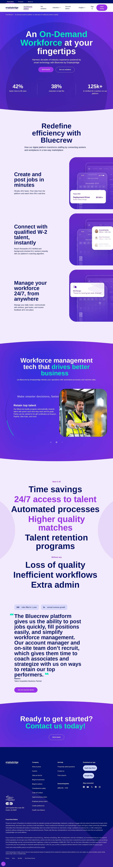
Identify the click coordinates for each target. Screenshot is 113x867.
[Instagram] (100, 787)
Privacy (7, 858)
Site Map (20, 858)
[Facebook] (96, 787)
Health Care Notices (38, 810)
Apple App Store (90, 768)
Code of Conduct (37, 792)
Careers (34, 771)
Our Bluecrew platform (28, 7)
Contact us (61, 771)
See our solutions (65, 69)
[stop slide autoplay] (56, 442)
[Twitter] (92, 787)
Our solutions (43, 7)
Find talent (10, 1)
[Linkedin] (84, 787)
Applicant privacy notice (39, 797)
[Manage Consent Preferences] (3, 864)
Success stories (68, 7)
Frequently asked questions (66, 766)
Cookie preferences (38, 805)
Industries (56, 7)
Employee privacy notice (39, 801)
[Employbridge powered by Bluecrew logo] (12, 762)
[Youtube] (88, 787)
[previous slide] (51, 442)
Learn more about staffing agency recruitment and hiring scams (25, 847)
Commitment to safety (39, 788)
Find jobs (20, 1)
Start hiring (102, 7)
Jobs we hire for (37, 775)
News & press (36, 766)
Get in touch (46, 69)
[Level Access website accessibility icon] (9, 803)
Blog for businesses (38, 779)
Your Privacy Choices (30, 858)
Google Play (88, 775)
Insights (81, 7)
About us (30, 1)
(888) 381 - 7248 (63, 788)
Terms (13, 858)
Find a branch (62, 775)
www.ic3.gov (98, 844)
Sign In (92, 7)
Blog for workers (37, 784)
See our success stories (26, 690)
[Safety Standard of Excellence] (11, 798)
